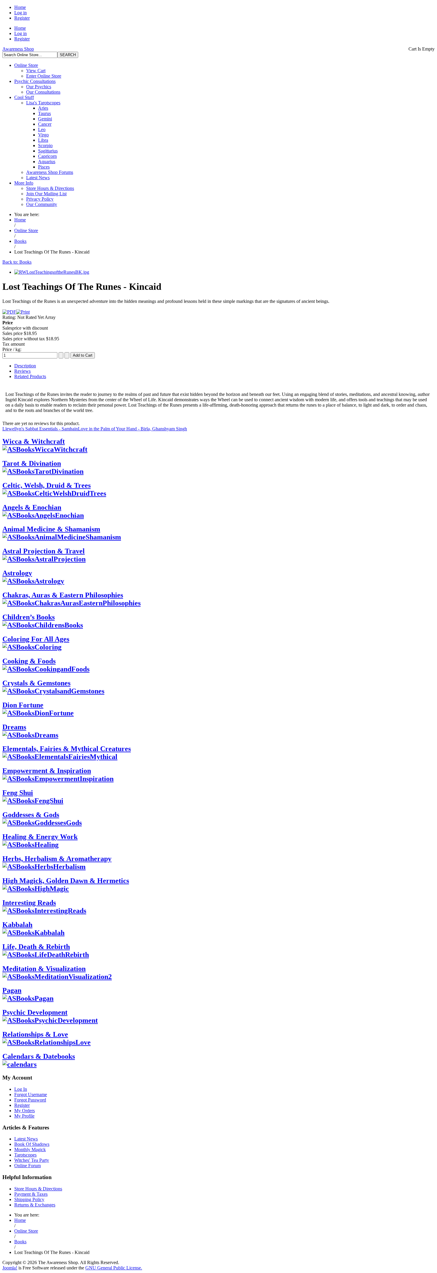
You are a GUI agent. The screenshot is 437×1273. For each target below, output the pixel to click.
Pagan (11, 990)
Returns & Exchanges (34, 1204)
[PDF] (9, 311)
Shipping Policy (29, 1199)
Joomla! (9, 1267)
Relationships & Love (35, 1034)
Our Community (41, 204)
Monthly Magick (30, 1149)
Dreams (14, 727)
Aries (43, 108)
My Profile (24, 1115)
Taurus (44, 113)
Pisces (44, 166)
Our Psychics (38, 86)
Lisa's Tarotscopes (43, 102)
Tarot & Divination (31, 463)
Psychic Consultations (35, 81)
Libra (43, 140)
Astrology (17, 573)
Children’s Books (28, 617)
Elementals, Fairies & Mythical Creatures (66, 749)
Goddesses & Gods (30, 815)
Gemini (45, 118)
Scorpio (45, 145)
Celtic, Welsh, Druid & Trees (46, 485)
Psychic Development (34, 1012)
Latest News (38, 177)
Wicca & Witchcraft (33, 441)
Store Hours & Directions (50, 188)
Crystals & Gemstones (36, 683)
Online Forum (27, 1165)
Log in (20, 12)
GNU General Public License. (113, 1267)
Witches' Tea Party (31, 1160)
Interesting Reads (29, 903)
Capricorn (47, 156)
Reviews (22, 371)
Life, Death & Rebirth (36, 947)
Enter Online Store (43, 75)
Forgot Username (30, 1094)
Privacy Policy (40, 199)
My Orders (24, 1110)
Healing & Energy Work (40, 837)
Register (22, 18)
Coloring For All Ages (35, 639)
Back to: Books (17, 262)
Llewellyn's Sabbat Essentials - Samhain (40, 428)
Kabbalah (17, 925)
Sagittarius (48, 150)
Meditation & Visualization (44, 969)
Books (20, 241)
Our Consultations (43, 92)
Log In (20, 1089)
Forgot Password (30, 1099)
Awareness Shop (18, 48)
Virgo (43, 134)
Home (20, 7)
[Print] (23, 311)
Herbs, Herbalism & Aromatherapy (56, 859)
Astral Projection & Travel (43, 551)
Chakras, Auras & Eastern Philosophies (62, 595)
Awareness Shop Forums (49, 172)
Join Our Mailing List (46, 193)
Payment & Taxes (31, 1194)
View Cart (35, 70)
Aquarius (46, 161)
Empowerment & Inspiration (46, 771)
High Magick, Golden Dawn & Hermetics (65, 881)
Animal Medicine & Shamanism (51, 529)
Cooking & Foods (29, 661)
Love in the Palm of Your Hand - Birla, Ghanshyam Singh (132, 428)
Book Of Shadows (31, 1144)
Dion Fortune (22, 705)
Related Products (30, 376)
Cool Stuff (24, 97)
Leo (41, 129)
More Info (23, 182)
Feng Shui (17, 793)
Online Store (26, 65)
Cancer (44, 124)
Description (25, 365)
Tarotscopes (25, 1154)
